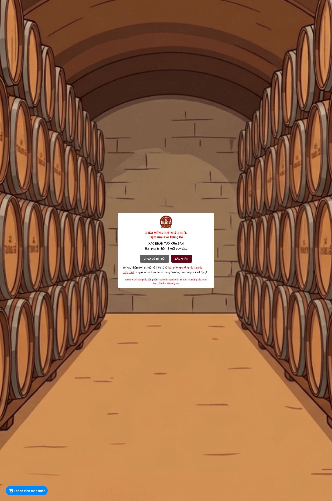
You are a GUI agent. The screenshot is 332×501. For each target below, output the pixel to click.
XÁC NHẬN (181, 258)
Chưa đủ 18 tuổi (154, 258)
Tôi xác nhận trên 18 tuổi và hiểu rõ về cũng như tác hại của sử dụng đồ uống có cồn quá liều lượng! (165, 270)
